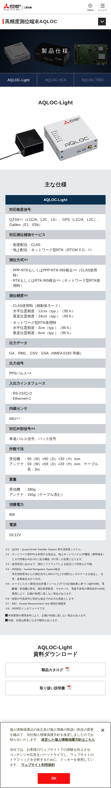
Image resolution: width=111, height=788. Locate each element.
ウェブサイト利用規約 (38, 765)
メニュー (102, 10)
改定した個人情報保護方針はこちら (68, 739)
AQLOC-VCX (55, 80)
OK (53, 778)
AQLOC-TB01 (92, 80)
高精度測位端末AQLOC (31, 21)
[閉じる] (102, 730)
